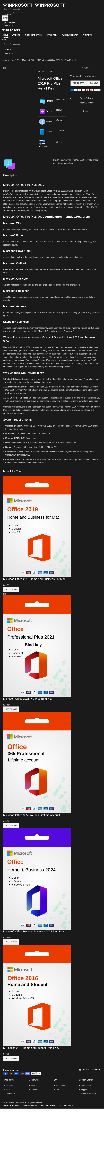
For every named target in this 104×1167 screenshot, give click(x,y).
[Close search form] (3, 3)
